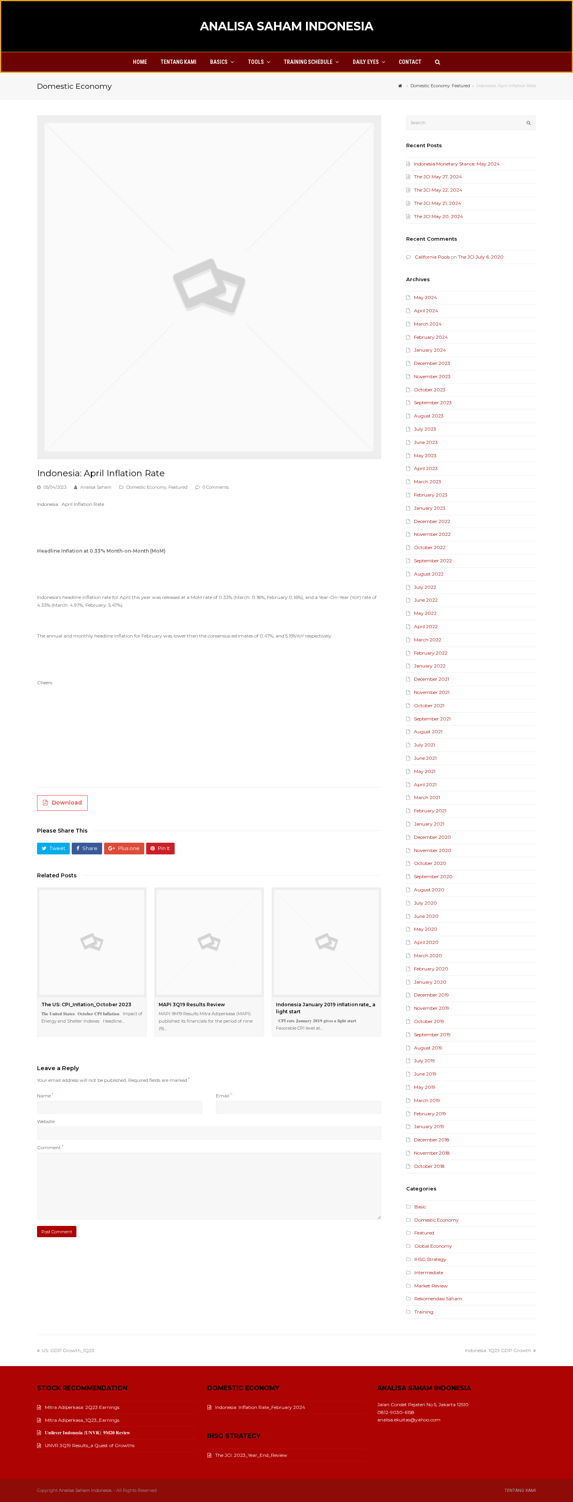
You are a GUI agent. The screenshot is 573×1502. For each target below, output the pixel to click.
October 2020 (430, 863)
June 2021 (425, 758)
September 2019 (432, 1034)
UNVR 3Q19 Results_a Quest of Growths (89, 1445)
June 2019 (425, 1074)
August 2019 (428, 1048)
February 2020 (431, 969)
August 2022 (429, 574)
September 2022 (433, 560)
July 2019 (424, 1061)
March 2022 (427, 640)
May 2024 (425, 297)
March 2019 (427, 1100)
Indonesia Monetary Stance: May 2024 (457, 164)
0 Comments (216, 487)
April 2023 (426, 468)
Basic (420, 1207)
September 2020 (433, 876)
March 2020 (428, 955)
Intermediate (428, 1272)
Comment (50, 1147)
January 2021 (429, 824)
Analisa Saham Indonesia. (85, 1490)
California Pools (432, 257)
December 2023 (432, 363)
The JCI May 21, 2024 (437, 203)
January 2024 (430, 350)
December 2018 (431, 1140)
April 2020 (426, 942)
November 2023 (432, 376)
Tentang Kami (520, 1490)
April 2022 (426, 626)
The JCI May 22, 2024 (438, 190)
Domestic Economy (146, 487)
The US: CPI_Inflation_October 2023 (86, 1004)
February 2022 (430, 653)
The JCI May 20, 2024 (438, 216)
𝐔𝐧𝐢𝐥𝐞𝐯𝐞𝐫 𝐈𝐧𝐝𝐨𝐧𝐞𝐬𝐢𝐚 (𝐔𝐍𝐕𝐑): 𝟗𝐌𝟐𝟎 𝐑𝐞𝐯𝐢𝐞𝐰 (87, 1432)
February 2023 (430, 495)
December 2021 (431, 679)
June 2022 (426, 600)
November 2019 (431, 1008)
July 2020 (425, 903)
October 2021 (429, 705)
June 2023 (426, 442)
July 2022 (425, 587)
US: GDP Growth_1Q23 (68, 1350)
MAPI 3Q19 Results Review (192, 1004)
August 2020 (429, 890)
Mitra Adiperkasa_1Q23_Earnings (82, 1420)
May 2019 (424, 1087)
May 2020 (425, 929)
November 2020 (432, 850)
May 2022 (425, 613)
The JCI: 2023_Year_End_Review (251, 1455)
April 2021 (425, 784)
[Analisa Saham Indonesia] (401, 85)
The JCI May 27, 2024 (438, 177)
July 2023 (425, 429)
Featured (177, 487)
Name (45, 1096)
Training (423, 1312)
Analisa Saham (95, 487)
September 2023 (433, 402)
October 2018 (429, 1166)
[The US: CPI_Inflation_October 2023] (92, 942)
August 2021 (428, 731)
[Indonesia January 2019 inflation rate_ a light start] (326, 942)
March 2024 (428, 324)
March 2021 (427, 797)
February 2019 (430, 1113)
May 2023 (425, 455)
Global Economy (433, 1246)
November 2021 (431, 692)
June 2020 (426, 916)
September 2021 (432, 719)
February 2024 (431, 337)
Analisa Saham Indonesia (286, 26)
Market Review (431, 1286)
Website (46, 1121)
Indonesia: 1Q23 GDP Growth (498, 1350)
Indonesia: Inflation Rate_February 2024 (260, 1407)
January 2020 (430, 982)
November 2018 (432, 1153)
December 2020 (432, 837)
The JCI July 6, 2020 (481, 257)
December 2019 (431, 995)
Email (224, 1096)
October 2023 (430, 390)
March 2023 (427, 481)
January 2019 (429, 1126)
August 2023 (429, 416)
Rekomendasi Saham (438, 1298)
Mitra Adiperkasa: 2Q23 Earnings (82, 1407)
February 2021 (430, 811)
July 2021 (424, 745)
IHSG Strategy (430, 1259)
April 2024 (426, 310)
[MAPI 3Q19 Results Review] (209, 942)
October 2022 (430, 547)
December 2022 (432, 521)
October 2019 (429, 1021)
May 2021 (424, 771)
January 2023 (430, 508)
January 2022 (430, 666)
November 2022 (432, 534)
